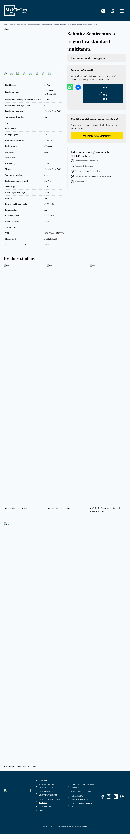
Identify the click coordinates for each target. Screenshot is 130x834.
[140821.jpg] (33, 49)
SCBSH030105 (50, 239)
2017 (46, 221)
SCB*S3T (48, 227)
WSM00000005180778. (54, 233)
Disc (46, 152)
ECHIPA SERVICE (47, 807)
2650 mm (48, 146)
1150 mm (48, 181)
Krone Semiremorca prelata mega (18, 508)
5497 (46, 99)
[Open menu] (122, 10)
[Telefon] (103, 11)
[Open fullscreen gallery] (59, 68)
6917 (46, 105)
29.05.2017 (49, 204)
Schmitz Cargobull (52, 111)
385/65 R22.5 (50, 140)
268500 (47, 163)
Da (45, 117)
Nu (45, 210)
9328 (46, 192)
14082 (47, 85)
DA (45, 128)
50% (46, 175)
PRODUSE (43, 780)
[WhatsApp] (113, 11)
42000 (47, 187)
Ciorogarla (49, 215)
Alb (45, 198)
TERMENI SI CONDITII (81, 792)
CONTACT (43, 810)
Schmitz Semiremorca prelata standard (20, 766)
